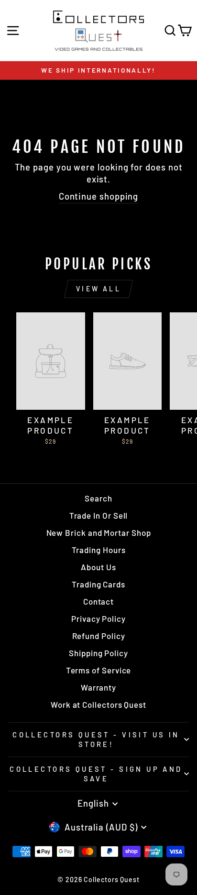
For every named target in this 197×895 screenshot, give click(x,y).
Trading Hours (99, 549)
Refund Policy (98, 635)
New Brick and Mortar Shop (98, 532)
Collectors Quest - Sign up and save (96, 774)
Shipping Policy (98, 653)
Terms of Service (98, 670)
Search (98, 498)
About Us (98, 567)
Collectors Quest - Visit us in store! (95, 739)
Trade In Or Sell (98, 515)
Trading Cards (98, 584)
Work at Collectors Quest (98, 704)
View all (98, 289)
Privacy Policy (98, 618)
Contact (98, 601)
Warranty (98, 687)
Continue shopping (99, 196)
